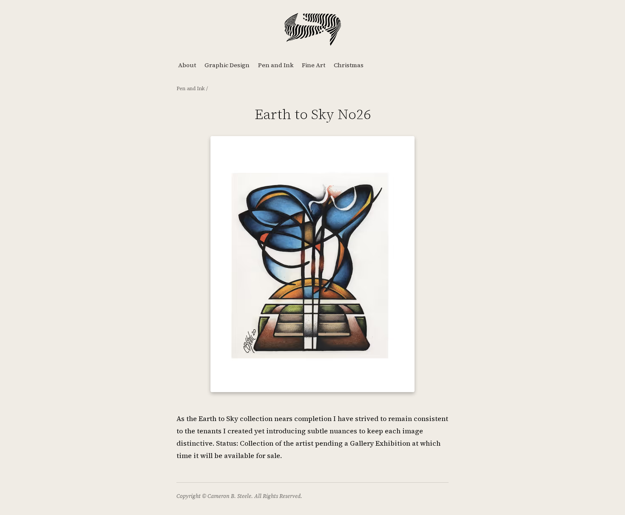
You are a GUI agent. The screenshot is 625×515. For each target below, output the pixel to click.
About (187, 65)
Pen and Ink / (192, 88)
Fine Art (313, 65)
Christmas (349, 65)
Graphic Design (227, 65)
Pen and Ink (275, 65)
